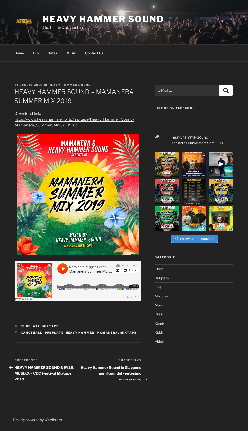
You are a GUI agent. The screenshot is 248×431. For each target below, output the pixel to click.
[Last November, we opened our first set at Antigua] (221, 164)
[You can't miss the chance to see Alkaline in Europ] (221, 218)
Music (71, 53)
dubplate (54, 332)
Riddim (160, 332)
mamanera (107, 332)
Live (158, 287)
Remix (160, 323)
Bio (36, 53)
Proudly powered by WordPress (37, 420)
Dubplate (30, 326)
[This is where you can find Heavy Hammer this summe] (194, 191)
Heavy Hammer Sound (103, 19)
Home (19, 53)
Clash (159, 269)
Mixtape (50, 326)
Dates (52, 53)
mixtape (128, 332)
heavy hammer (80, 332)
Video (159, 341)
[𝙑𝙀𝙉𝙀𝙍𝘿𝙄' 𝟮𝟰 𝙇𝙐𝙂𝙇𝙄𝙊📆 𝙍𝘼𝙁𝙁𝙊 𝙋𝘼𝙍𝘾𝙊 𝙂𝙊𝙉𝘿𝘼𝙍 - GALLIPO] (194, 164)
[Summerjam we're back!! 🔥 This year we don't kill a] (194, 218)
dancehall (32, 332)
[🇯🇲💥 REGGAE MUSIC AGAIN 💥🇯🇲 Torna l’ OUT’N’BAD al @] (167, 164)
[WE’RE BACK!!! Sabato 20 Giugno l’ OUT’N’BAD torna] (167, 218)
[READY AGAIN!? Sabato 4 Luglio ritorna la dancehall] (221, 191)
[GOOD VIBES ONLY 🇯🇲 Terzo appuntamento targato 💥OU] (167, 191)
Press (159, 314)
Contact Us (94, 53)
